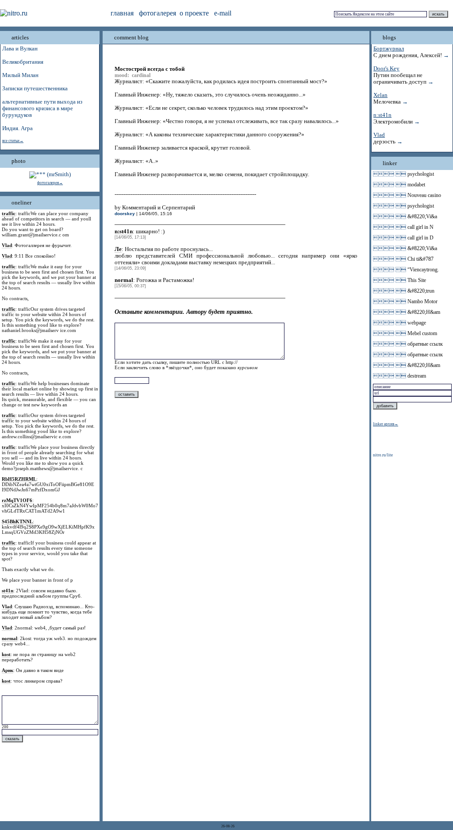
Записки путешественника (35, 88)
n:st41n (382, 115)
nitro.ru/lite (383, 455)
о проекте (194, 13)
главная (122, 13)
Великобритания (22, 62)
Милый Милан (20, 75)
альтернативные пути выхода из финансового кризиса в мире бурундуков (42, 108)
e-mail (222, 13)
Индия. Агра (17, 128)
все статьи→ (12, 141)
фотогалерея (157, 13)
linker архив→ (385, 424)
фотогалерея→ (50, 183)
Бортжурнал (388, 49)
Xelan (380, 95)
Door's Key (386, 69)
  (389, 174)
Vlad (379, 135)
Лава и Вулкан (20, 49)
